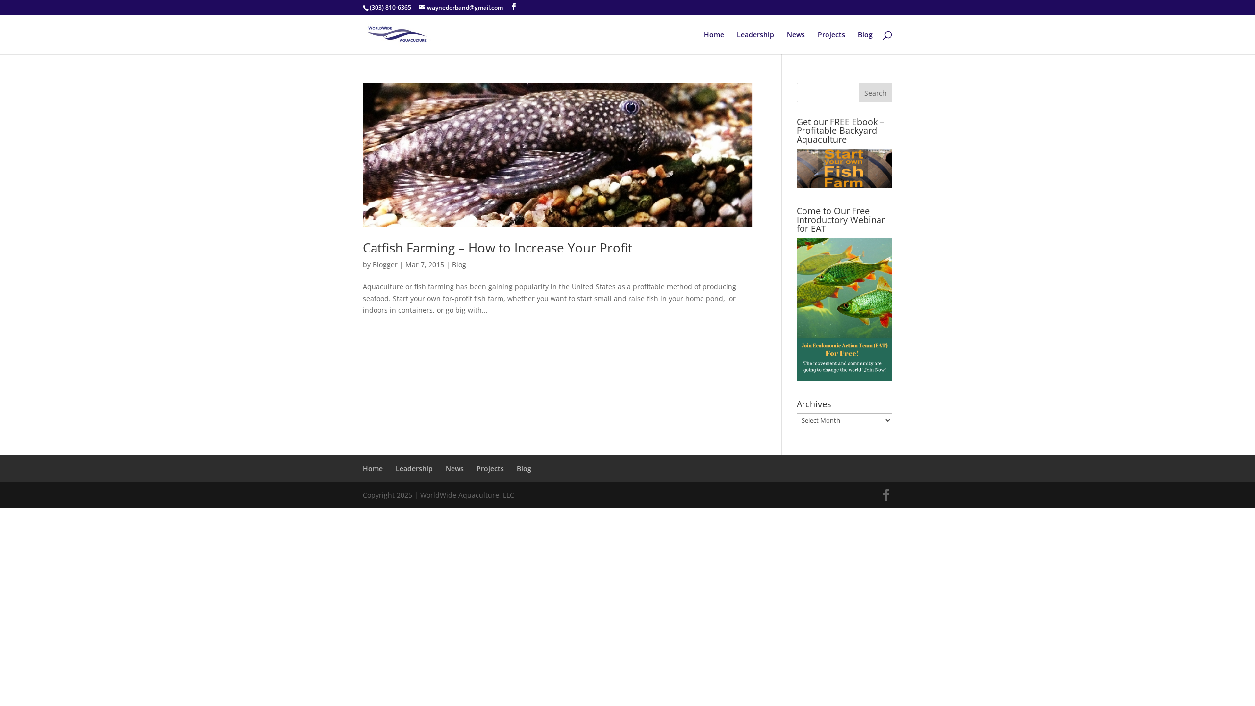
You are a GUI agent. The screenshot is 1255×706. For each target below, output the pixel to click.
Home (714, 35)
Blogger (385, 264)
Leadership (755, 35)
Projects (831, 35)
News (796, 35)
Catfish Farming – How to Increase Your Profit (497, 247)
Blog (865, 35)
